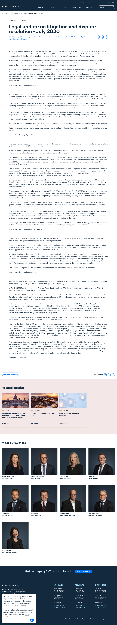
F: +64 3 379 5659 (100, 607)
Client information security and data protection (102, 619)
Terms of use (61, 619)
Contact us (84, 3)
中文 (105, 3)
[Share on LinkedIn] (98, 37)
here (34, 85)
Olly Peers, (84, 37)
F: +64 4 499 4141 (80, 607)
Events (98, 3)
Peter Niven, (61, 37)
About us (77, 7)
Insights (65, 7)
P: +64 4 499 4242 (80, 605)
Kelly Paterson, (50, 37)
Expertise (42, 7)
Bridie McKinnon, (73, 37)
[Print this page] (106, 37)
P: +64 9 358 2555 (59, 605)
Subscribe (91, 3)
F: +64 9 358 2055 (59, 607)
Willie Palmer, (24, 37)
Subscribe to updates (10, 374)
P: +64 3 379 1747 (100, 605)
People (53, 7)
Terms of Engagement (83, 619)
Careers (89, 7)
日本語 (108, 3)
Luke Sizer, (13, 39)
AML (75, 619)
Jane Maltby (22, 39)
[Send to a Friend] (102, 37)
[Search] (113, 7)
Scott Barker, (14, 37)
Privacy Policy (68, 619)
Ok (32, 620)
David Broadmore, (37, 37)
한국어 (113, 3)
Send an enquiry (82, 571)
